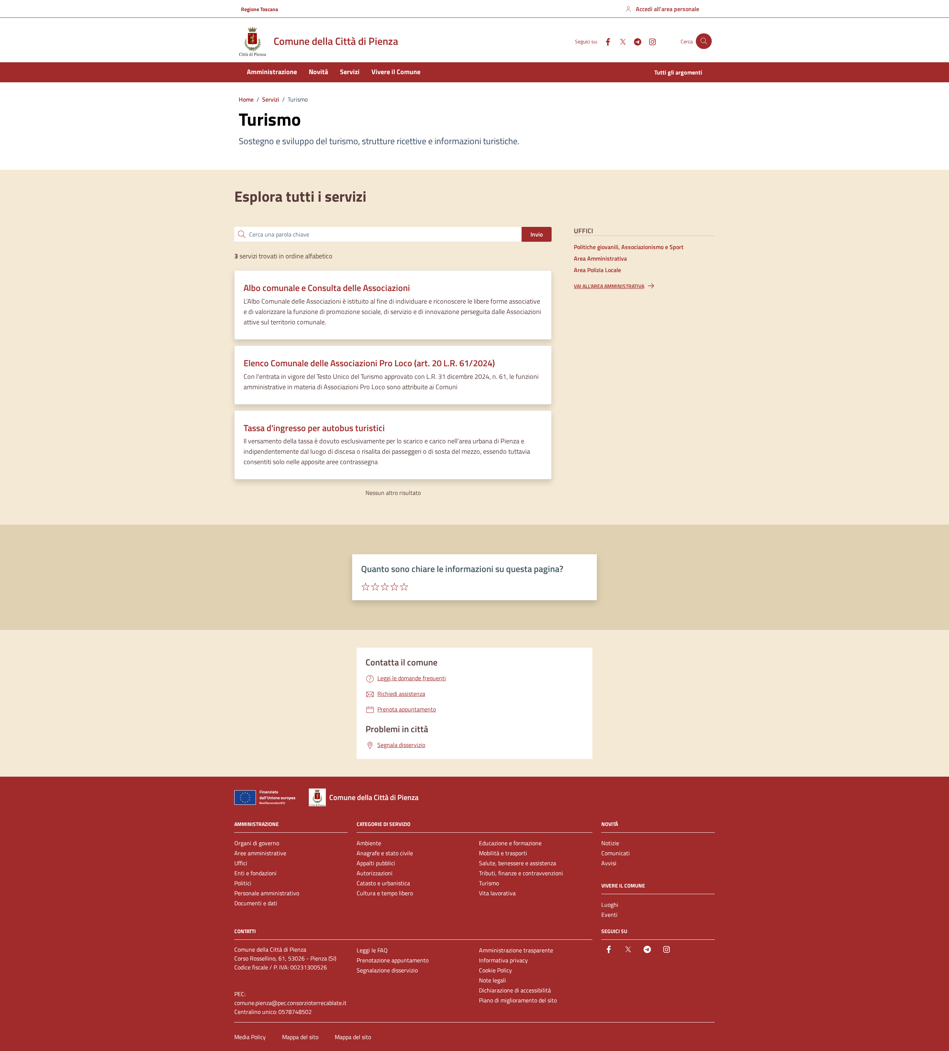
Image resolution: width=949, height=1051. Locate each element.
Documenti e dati (255, 903)
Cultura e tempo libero (385, 893)
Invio (536, 234)
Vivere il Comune (395, 72)
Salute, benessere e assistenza (517, 863)
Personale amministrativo (266, 893)
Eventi (609, 914)
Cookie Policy (495, 970)
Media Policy (250, 1036)
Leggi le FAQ (372, 950)
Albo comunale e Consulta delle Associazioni (327, 287)
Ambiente (369, 843)
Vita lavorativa (497, 893)
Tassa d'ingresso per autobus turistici (314, 428)
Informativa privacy (503, 960)
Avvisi (608, 863)
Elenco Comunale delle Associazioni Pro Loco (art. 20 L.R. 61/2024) (369, 363)
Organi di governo (256, 843)
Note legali (492, 980)
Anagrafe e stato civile (385, 853)
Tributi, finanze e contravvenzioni (521, 873)
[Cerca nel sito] (704, 41)
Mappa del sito (300, 1036)
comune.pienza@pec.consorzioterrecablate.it (290, 1002)
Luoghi (609, 904)
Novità (318, 72)
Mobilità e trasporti (503, 853)
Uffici (240, 863)
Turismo (489, 883)
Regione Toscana (259, 9)
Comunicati (615, 853)
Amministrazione (272, 72)
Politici (242, 883)
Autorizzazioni (375, 873)
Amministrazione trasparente (516, 950)
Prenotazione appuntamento (393, 960)
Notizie (610, 843)
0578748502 (295, 1011)
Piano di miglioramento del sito (518, 1000)
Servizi (350, 72)
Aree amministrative (260, 853)
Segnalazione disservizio (387, 970)
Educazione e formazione (510, 843)
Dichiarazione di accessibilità (515, 990)
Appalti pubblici (376, 863)
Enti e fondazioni (255, 873)
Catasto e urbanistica (383, 883)
